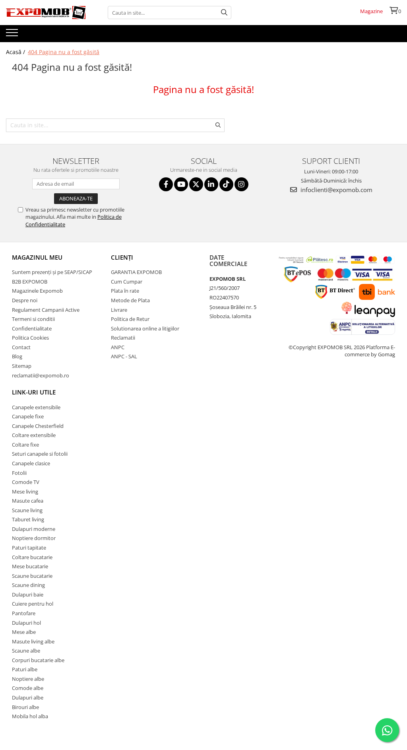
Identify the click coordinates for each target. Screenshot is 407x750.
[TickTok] (226, 184)
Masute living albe (33, 641)
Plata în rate (125, 290)
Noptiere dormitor (34, 538)
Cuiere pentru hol (32, 603)
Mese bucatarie (30, 566)
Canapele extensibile (36, 407)
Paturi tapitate (29, 547)
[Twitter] (196, 184)
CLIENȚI (122, 257)
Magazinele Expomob (37, 290)
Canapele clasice (31, 463)
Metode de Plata (130, 300)
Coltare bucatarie (32, 557)
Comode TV (25, 482)
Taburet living (28, 519)
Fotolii (19, 472)
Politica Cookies (30, 337)
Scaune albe (26, 650)
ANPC (117, 347)
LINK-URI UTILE (34, 392)
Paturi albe (24, 669)
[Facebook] (166, 184)
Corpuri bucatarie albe (38, 660)
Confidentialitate (32, 328)
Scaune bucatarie (32, 575)
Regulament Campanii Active (45, 309)
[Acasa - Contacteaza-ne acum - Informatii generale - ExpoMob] (45, 12)
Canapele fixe (28, 416)
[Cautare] (224, 12)
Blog (17, 356)
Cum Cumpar (126, 281)
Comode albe (27, 688)
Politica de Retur (130, 319)
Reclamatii (123, 337)
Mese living (25, 491)
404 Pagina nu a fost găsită (63, 52)
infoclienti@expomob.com (335, 190)
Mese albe (24, 631)
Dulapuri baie (27, 594)
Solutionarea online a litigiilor (145, 328)
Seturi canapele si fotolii (40, 453)
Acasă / (16, 52)
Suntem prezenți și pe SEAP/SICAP (52, 272)
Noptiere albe (28, 678)
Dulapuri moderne (33, 528)
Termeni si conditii (33, 319)
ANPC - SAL (124, 356)
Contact (21, 347)
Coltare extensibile (34, 435)
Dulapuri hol (26, 622)
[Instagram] (241, 184)
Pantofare (23, 613)
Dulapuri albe (27, 697)
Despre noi (24, 300)
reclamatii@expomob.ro (40, 375)
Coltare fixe (25, 444)
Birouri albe (25, 707)
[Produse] (13, 35)
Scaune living (27, 510)
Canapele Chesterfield (38, 425)
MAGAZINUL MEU (37, 257)
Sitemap (21, 365)
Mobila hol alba (30, 716)
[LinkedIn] (211, 184)
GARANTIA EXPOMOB (136, 272)
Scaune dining (28, 585)
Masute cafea (27, 500)
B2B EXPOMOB (29, 281)
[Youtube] (181, 184)
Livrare (119, 309)
